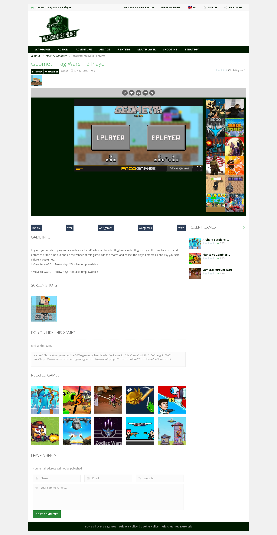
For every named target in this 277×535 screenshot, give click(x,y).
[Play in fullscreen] (138, 93)
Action (63, 49)
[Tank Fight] (215, 146)
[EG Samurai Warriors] (234, 146)
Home (37, 56)
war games (105, 228)
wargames (145, 228)
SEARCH (212, 7)
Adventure (84, 49)
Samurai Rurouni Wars (218, 269)
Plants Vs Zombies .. (216, 254)
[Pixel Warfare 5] (215, 108)
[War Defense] (234, 184)
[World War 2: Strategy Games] (215, 165)
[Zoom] (44, 308)
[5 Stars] (226, 70)
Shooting (170, 49)
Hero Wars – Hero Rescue (139, 7)
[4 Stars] (224, 70)
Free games (108, 526)
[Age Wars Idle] (234, 165)
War (69, 228)
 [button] (145, 93)
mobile (36, 228)
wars (181, 228)
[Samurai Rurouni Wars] (195, 273)
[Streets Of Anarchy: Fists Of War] (234, 108)
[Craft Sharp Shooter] (215, 184)
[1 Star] (216, 70)
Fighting (123, 49)
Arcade (104, 49)
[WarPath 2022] (215, 127)
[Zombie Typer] (234, 127)
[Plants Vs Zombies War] (195, 258)
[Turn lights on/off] (125, 93)
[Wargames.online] (59, 28)
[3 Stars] (221, 70)
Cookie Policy (150, 526)
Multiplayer (146, 49)
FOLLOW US (235, 7)
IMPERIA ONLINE (170, 7)
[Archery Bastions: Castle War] (195, 243)
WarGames (42, 49)
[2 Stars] (219, 70)
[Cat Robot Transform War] (234, 202)
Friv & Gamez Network (177, 526)
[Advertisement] (177, 22)
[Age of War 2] (215, 202)
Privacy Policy (128, 526)
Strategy (192, 49)
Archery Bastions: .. (216, 239)
